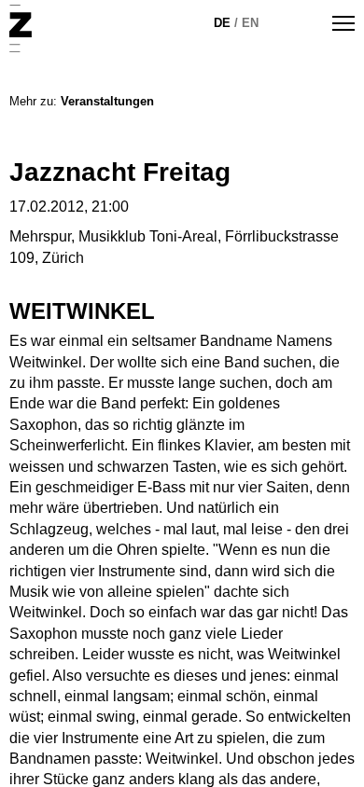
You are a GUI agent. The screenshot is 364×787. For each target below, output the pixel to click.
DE (222, 23)
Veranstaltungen (107, 101)
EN (250, 23)
